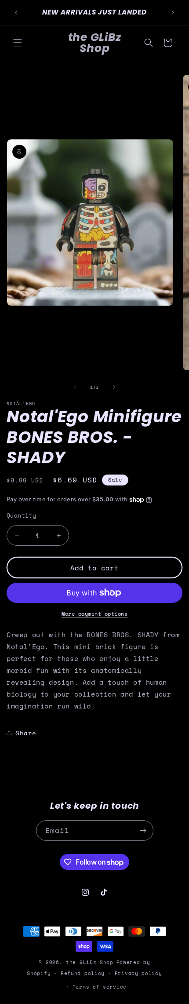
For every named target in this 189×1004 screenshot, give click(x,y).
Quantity (21, 515)
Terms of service (100, 986)
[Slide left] (75, 387)
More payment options (94, 613)
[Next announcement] (172, 12)
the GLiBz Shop (89, 962)
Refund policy (83, 973)
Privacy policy (138, 973)
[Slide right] (114, 387)
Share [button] (25, 732)
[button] (17, 42)
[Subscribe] (143, 830)
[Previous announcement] (16, 12)
